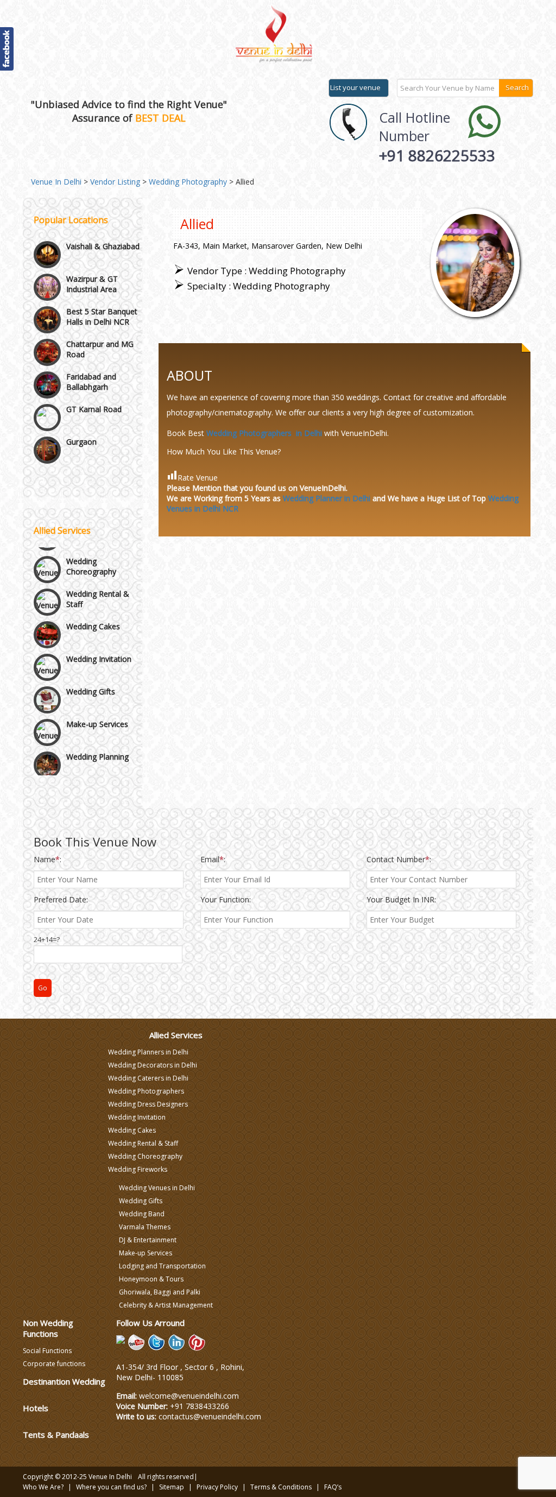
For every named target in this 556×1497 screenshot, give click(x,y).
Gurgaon (81, 407)
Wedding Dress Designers (148, 1104)
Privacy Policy (217, 1487)
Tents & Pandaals (56, 1434)
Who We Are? (43, 1487)
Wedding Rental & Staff (97, 579)
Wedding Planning (97, 736)
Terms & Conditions (281, 1487)
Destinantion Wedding (64, 1381)
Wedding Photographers (146, 1091)
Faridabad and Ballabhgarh (91, 347)
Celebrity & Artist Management (166, 1305)
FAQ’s (333, 1487)
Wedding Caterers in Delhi (148, 1078)
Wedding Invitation (98, 639)
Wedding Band (142, 1213)
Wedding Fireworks (137, 1169)
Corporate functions (54, 1363)
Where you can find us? (111, 1487)
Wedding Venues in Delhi (157, 1187)
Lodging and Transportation (162, 1266)
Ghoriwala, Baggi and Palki (159, 1292)
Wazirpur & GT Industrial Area (92, 249)
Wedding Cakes (93, 606)
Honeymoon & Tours (151, 1279)
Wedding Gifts (90, 671)
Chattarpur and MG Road (100, 315)
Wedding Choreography (91, 546)
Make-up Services (97, 704)
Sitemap (171, 1487)
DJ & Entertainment (147, 1240)
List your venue (355, 87)
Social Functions (47, 1350)
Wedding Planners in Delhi (148, 1052)
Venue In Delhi (110, 1476)
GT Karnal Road (94, 375)
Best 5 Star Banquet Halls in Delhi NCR (101, 282)
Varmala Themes (144, 1226)
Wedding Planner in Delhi (326, 498)
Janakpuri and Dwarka (89, 445)
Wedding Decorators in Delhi (152, 1065)
